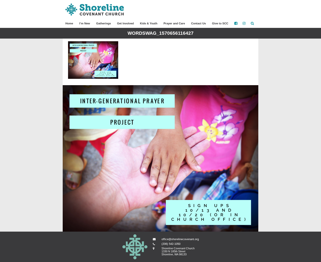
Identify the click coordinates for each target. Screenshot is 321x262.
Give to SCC (220, 23)
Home (69, 23)
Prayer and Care (174, 23)
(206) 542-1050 (171, 243)
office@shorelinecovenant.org (180, 239)
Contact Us (198, 23)
